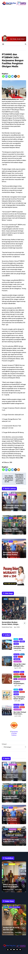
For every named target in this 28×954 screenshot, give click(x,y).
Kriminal (23, 676)
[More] (18, 76)
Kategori (4, 744)
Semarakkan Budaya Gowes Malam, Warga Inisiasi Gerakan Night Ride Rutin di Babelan (10, 625)
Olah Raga (11, 599)
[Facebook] (6, 76)
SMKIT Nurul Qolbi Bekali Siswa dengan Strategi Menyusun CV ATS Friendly (11, 888)
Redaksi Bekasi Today (7, 627)
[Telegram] (12, 76)
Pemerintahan (12, 494)
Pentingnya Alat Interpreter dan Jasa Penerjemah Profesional (19, 649)
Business (16, 641)
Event (10, 518)
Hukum (20, 656)
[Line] (9, 76)
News (15, 679)
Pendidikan (12, 864)
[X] (15, 76)
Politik (15, 518)
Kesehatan (16, 676)
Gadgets (22, 641)
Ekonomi (16, 674)
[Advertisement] (14, 20)
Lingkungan (17, 659)
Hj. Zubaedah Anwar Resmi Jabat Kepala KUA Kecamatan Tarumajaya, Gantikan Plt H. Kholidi (14, 508)
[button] (24, 612)
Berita (6, 494)
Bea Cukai (16, 654)
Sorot (19, 494)
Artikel (15, 639)
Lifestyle (16, 643)
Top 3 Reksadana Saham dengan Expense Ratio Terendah (19, 699)
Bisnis (20, 639)
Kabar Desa (17, 907)
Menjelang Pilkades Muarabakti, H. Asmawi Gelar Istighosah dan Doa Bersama (13, 532)
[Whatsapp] (3, 76)
